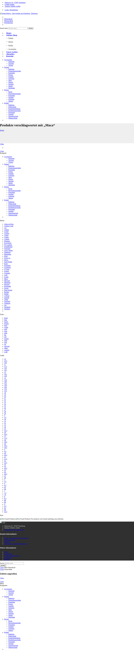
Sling (10, 80)
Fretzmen (7, 249)
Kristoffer (7, 265)
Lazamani (7, 267)
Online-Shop (11, 35)
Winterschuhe (12, 118)
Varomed (7, 301)
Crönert (6, 239)
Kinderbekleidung (14, 109)
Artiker (6, 230)
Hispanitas (7, 254)
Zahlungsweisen (9, 540)
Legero (6, 271)
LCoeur (6, 269)
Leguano (7, 273)
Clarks (6, 235)
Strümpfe (11, 62)
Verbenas (7, 303)
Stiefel (10, 86)
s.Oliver (6, 296)
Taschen (11, 63)
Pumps (10, 75)
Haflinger (7, 252)
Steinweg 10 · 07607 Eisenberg (15, 2)
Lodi (5, 275)
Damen (10, 38)
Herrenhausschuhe (14, 94)
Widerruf (7, 542)
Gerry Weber (8, 250)
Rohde (6, 294)
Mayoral (7, 281)
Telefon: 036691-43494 (12, 6)
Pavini (6, 288)
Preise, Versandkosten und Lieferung (16, 538)
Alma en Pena (9, 224)
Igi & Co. (7, 258)
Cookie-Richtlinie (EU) (12, 556)
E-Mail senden (9, 4)
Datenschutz (8, 554)
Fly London (8, 245)
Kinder (10, 45)
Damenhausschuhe (14, 71)
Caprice (6, 233)
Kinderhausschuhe (14, 111)
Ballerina (11, 69)
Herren (10, 42)
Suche (31, 28)
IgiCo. (6, 260)
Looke (6, 277)
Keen (6, 264)
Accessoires (12, 49)
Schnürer (11, 79)
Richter (6, 292)
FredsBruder (8, 247)
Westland (7, 307)
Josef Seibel (8, 262)
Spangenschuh (13, 116)
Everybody (8, 243)
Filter (2, 144)
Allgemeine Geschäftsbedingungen (15, 544)
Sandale (11, 77)
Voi (5, 305)
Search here (4, 28)
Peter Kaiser (8, 290)
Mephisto (7, 282)
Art (5, 228)
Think (6, 299)
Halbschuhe (12, 107)
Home (2, 130)
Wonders (7, 309)
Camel (6, 232)
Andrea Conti (8, 226)
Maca (6, 279)
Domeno (7, 241)
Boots (10, 92)
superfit (6, 298)
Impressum (7, 558)
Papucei (6, 284)
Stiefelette (11, 88)
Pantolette (11, 73)
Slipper (10, 82)
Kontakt (10, 56)
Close (2, 151)
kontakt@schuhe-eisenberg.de (14, 530)
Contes (6, 237)
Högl (6, 256)
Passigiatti (7, 286)
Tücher (10, 65)
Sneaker (11, 84)
